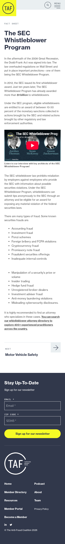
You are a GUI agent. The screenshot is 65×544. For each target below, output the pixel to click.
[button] (47, 5)
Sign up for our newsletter (33, 433)
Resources (11, 500)
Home (8, 484)
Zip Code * (11, 414)
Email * (9, 399)
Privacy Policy (41, 509)
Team (37, 500)
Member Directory (15, 492)
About (38, 492)
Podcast (39, 484)
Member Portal (13, 508)
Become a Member (15, 517)
